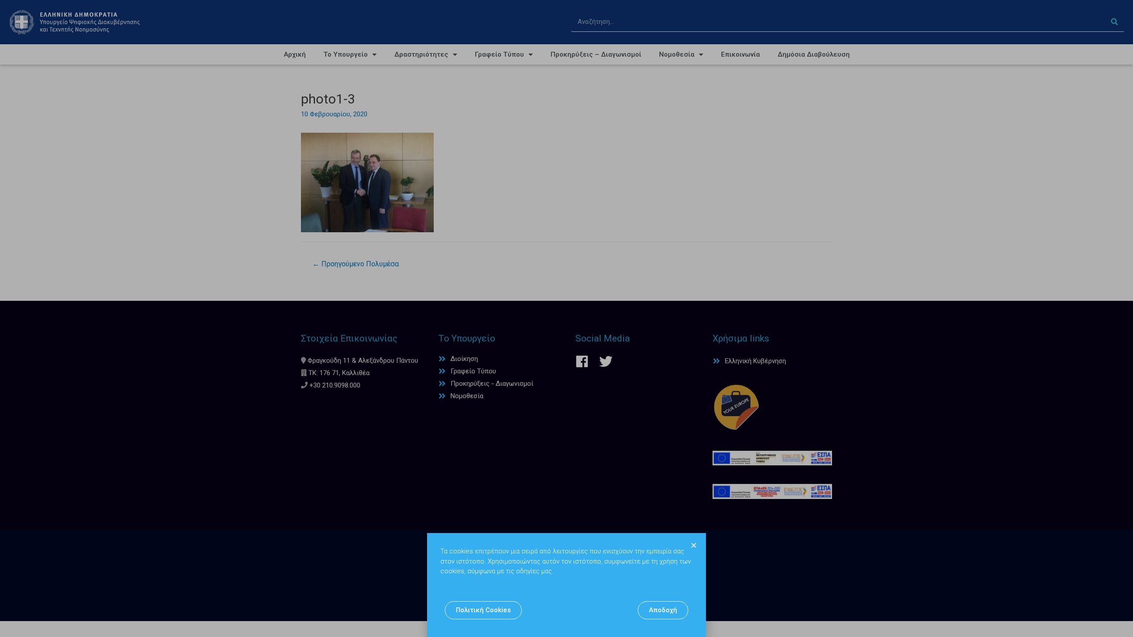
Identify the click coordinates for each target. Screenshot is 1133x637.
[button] (483, 610)
